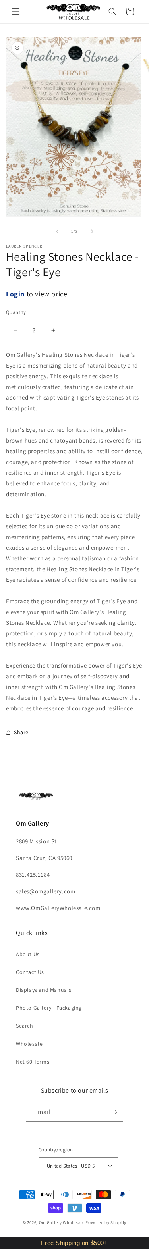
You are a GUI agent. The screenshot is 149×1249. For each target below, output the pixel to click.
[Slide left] (57, 231)
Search (24, 1025)
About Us (28, 954)
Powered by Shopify (105, 1222)
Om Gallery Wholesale (62, 1222)
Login (15, 293)
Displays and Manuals (44, 989)
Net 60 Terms (32, 1061)
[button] (16, 11)
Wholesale (29, 1043)
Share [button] (21, 732)
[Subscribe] (114, 1112)
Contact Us (30, 972)
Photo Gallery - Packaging (49, 1007)
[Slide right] (92, 231)
